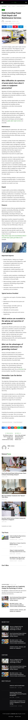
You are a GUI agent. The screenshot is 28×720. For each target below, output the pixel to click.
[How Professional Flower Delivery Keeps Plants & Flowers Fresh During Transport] (14, 464)
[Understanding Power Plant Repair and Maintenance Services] (14, 37)
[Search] (26, 2)
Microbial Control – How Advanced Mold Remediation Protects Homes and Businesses (18, 605)
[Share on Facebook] (4, 26)
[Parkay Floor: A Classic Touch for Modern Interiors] (5, 544)
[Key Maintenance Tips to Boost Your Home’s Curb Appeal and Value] (5, 559)
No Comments (5, 23)
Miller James (8, 21)
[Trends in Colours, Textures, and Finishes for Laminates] (5, 611)
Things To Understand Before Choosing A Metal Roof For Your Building (17, 552)
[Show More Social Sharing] (25, 26)
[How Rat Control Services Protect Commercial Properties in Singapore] (14, 509)
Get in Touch (11, 716)
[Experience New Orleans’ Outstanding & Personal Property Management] (5, 694)
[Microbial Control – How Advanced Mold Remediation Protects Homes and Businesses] (5, 605)
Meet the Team (18, 716)
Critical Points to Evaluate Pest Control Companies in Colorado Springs (17, 702)
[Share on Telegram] (20, 26)
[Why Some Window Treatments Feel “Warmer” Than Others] (14, 486)
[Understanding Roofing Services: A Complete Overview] (5, 537)
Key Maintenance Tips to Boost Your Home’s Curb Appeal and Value (17, 559)
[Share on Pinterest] (15, 26)
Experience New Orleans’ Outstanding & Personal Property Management (18, 694)
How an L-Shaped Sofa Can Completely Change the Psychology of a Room (16, 628)
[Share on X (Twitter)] (9, 26)
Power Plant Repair (18, 422)
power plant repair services (14, 121)
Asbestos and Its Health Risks (17, 685)
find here (21, 369)
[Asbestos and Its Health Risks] (5, 687)
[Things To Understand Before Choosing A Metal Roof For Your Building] (5, 551)
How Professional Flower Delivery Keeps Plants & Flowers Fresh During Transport (18, 599)
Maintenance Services (7, 422)
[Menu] (2, 2)
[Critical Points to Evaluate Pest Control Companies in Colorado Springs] (5, 702)
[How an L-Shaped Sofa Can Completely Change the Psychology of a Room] (14, 575)
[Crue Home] (14, 2)
